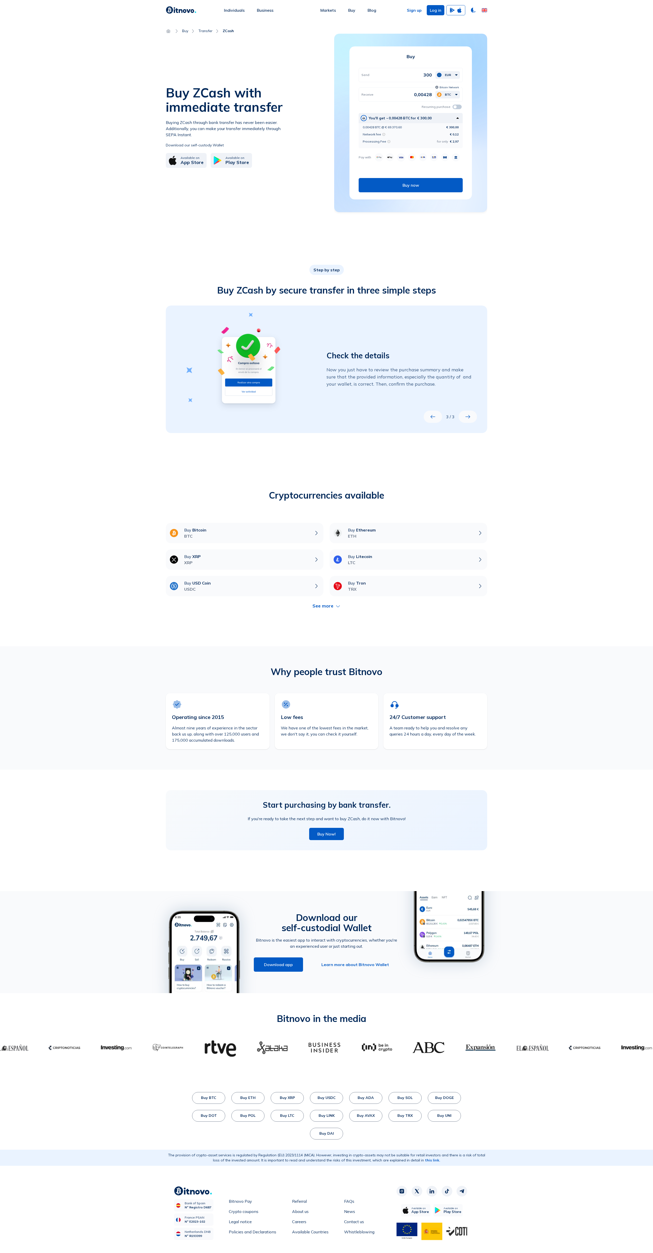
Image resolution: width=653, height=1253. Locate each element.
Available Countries (310, 1231)
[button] (484, 10)
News (349, 1211)
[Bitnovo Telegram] (462, 1191)
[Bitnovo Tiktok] (447, 1191)
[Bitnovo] (181, 10)
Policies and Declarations (252, 1231)
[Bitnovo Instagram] (401, 1191)
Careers (299, 1221)
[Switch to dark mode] (473, 10)
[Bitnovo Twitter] (416, 1191)
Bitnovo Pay (240, 1201)
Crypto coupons (243, 1211)
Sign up (414, 10)
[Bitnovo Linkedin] (431, 1191)
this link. (432, 1160)
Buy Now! (326, 834)
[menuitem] (234, 10)
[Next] (468, 417)
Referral (299, 1201)
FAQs (349, 1201)
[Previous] (433, 417)
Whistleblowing (359, 1231)
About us (300, 1211)
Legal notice (240, 1221)
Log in (435, 10)
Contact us (354, 1221)
